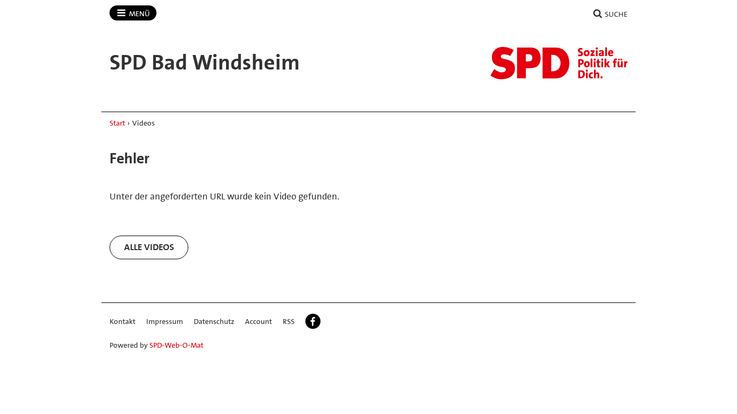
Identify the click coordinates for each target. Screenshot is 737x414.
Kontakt (122, 321)
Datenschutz (214, 321)
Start (117, 123)
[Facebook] (312, 321)
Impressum (164, 321)
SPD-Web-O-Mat (176, 345)
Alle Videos (149, 247)
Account (258, 321)
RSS (289, 321)
